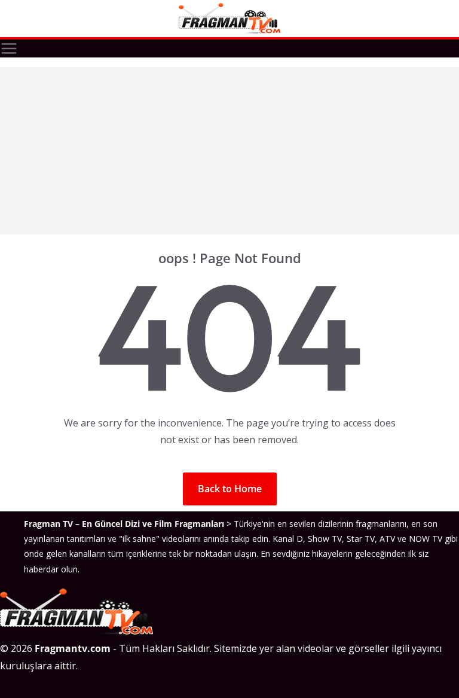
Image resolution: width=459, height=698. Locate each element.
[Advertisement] (229, 150)
